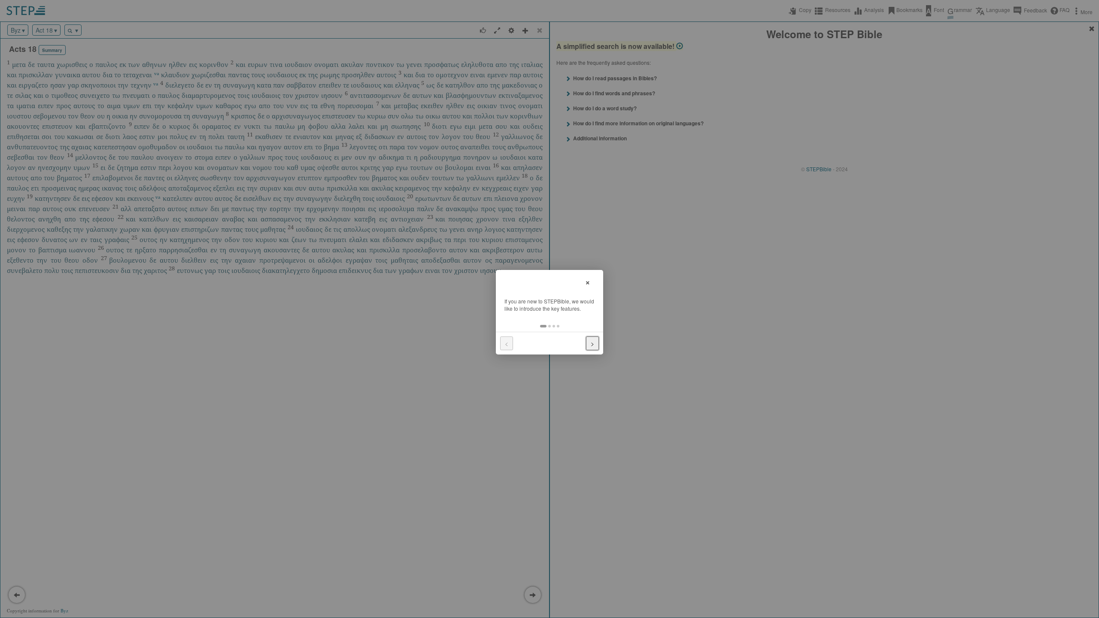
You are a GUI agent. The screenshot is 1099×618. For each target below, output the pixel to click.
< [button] (506, 343)
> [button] (592, 343)
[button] (543, 326)
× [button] (587, 281)
